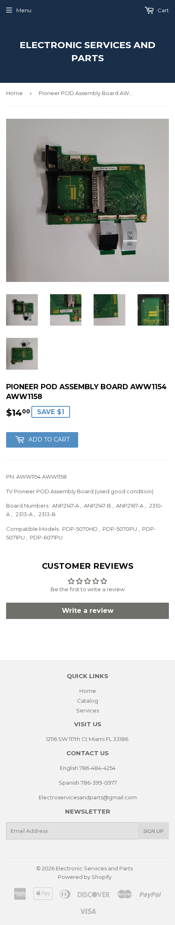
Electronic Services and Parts (87, 51)
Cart (162, 10)
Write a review (88, 610)
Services (87, 710)
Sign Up (153, 831)
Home (14, 93)
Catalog (87, 700)
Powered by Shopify (85, 877)
